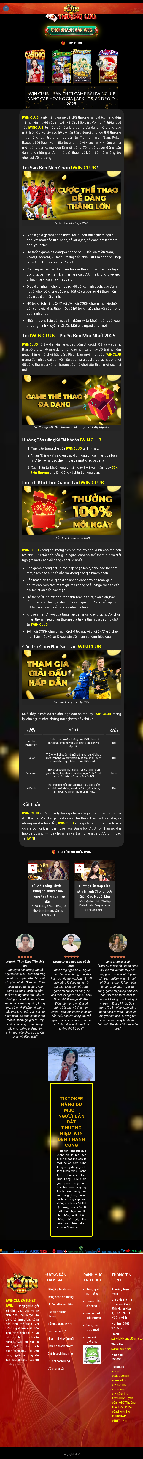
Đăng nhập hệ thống (61, 1297)
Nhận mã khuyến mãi (61, 1338)
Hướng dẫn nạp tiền (60, 1304)
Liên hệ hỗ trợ (57, 1331)
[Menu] (6, 8)
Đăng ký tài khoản (59, 1289)
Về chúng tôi (56, 1368)
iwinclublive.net (121, 1349)
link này (92, 448)
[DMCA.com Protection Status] (92, 1354)
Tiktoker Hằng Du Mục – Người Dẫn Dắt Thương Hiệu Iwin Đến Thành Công (72, 1122)
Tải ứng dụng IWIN (60, 1324)
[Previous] (27, 893)
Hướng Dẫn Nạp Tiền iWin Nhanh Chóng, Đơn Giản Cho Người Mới (95, 891)
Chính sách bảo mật (60, 1353)
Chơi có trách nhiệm (60, 1346)
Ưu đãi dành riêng (59, 1361)
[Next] (116, 893)
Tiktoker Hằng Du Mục (71, 1151)
